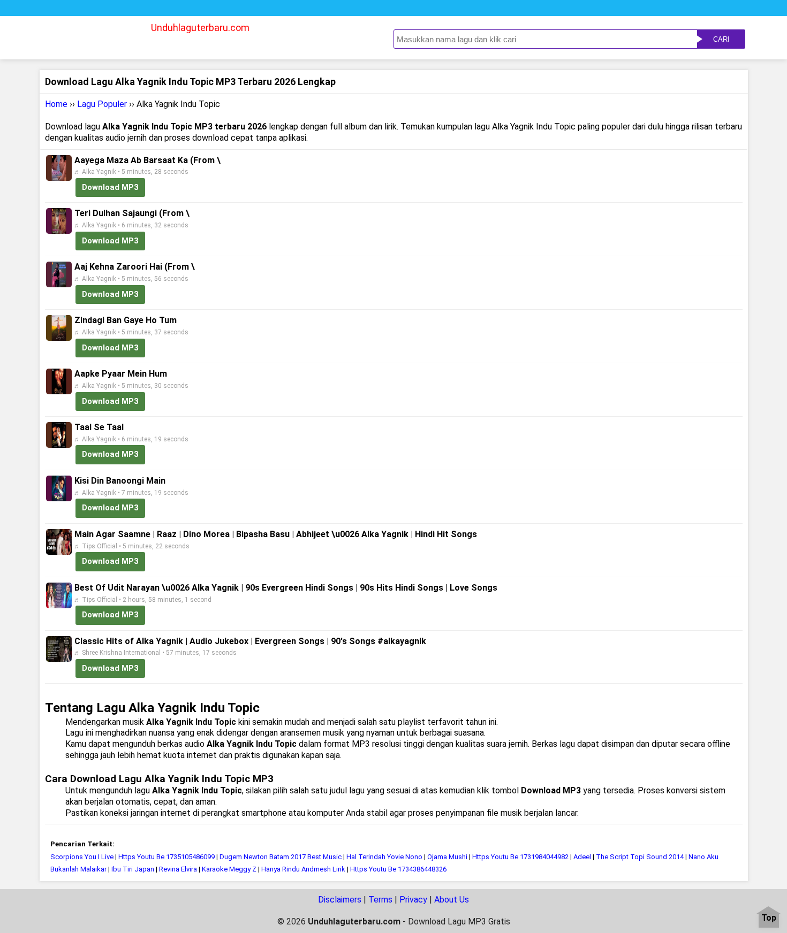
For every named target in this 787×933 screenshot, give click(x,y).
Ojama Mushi (447, 857)
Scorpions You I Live (81, 857)
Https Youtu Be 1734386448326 (398, 869)
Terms (380, 899)
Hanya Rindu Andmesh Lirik (303, 869)
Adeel (582, 857)
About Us (451, 899)
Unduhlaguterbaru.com (200, 27)
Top (768, 918)
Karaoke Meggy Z (229, 869)
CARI (721, 39)
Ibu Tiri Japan (132, 869)
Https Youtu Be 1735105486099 (166, 857)
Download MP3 (110, 187)
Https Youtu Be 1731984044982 (520, 857)
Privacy (413, 899)
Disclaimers (339, 899)
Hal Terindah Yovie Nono (384, 857)
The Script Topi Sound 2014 (640, 857)
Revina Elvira (178, 869)
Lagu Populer (102, 104)
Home (56, 104)
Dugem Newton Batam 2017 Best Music (281, 857)
